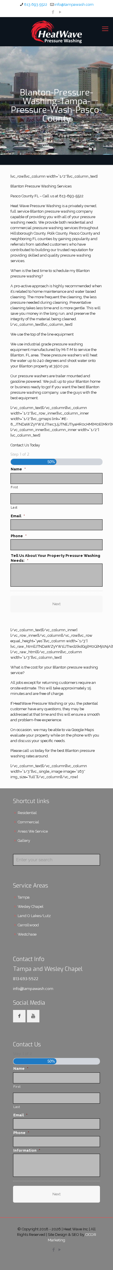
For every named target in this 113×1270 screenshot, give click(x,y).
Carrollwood (28, 925)
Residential (27, 813)
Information (26, 1150)
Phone (19, 536)
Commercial (28, 822)
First (14, 487)
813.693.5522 (35, 4)
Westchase (27, 934)
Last (14, 507)
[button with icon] (19, 1016)
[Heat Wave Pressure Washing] (56, 31)
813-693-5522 (25, 978)
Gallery (24, 840)
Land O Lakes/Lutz (34, 916)
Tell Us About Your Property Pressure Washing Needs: (55, 558)
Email (18, 516)
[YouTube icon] (60, 12)
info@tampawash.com (74, 4)
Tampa (24, 897)
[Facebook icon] (53, 12)
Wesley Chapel (30, 906)
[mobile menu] (105, 29)
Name (18, 469)
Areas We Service (33, 831)
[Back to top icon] (101, 1258)
